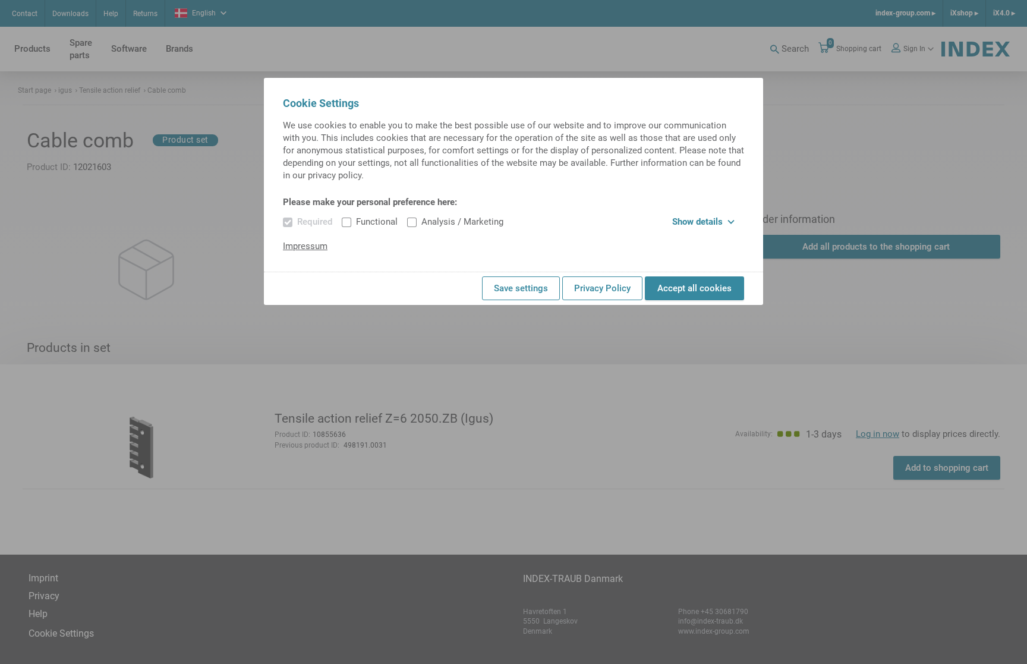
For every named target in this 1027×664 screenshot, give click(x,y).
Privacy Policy (602, 288)
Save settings (521, 288)
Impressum (305, 246)
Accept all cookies (694, 288)
